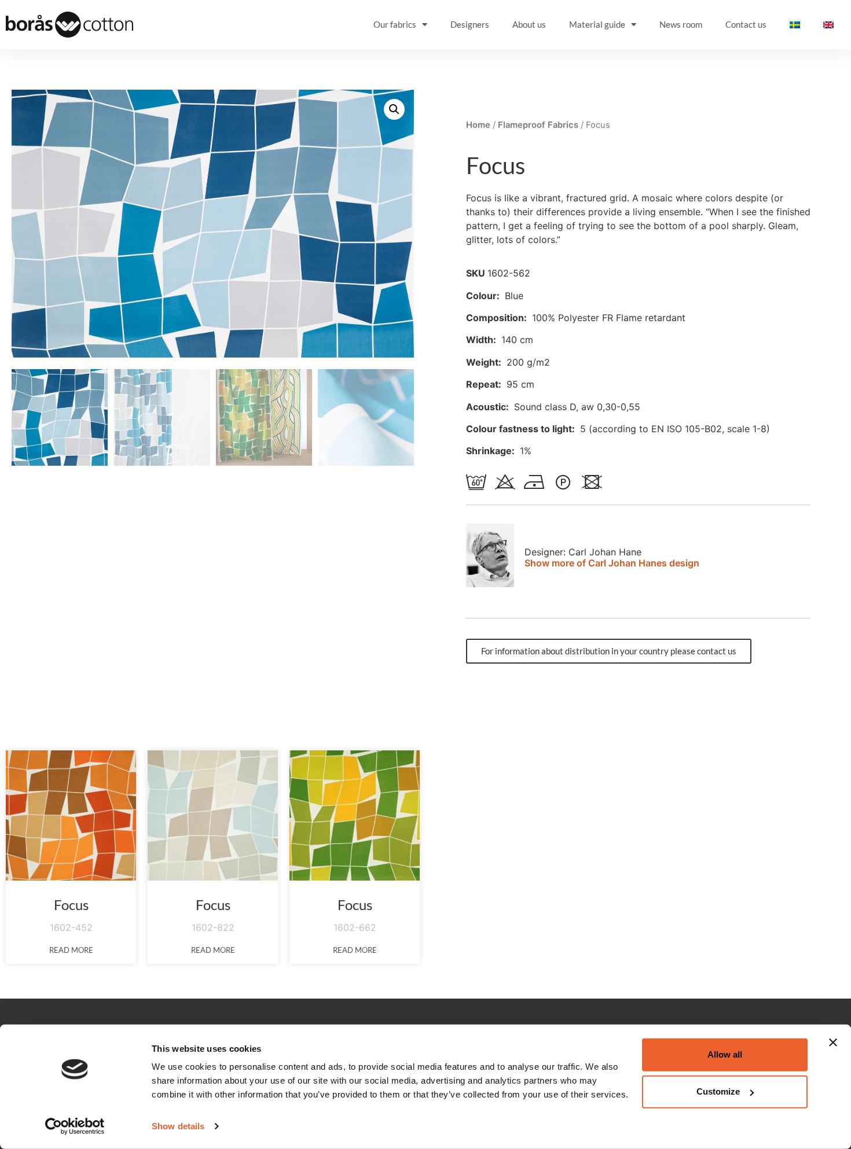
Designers (469, 24)
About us (529, 24)
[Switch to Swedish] (795, 24)
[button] (394, 109)
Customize (718, 1091)
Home (478, 125)
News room (680, 24)
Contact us (745, 24)
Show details (178, 1126)
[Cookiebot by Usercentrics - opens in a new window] (75, 1126)
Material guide (597, 24)
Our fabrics (394, 24)
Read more (71, 950)
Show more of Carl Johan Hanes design (611, 563)
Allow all (724, 1054)
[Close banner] (833, 1042)
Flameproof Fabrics (538, 125)
